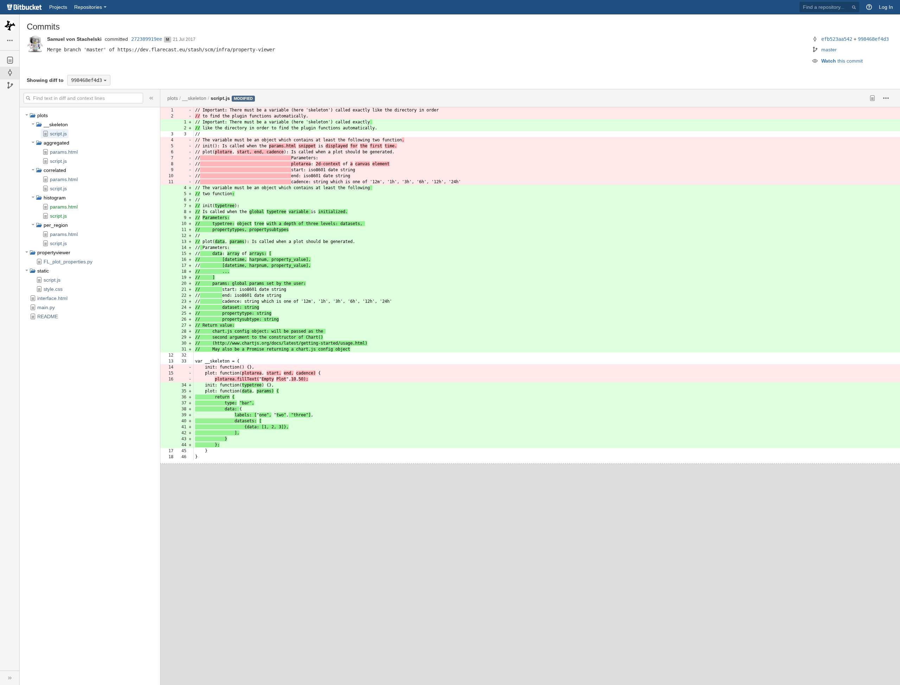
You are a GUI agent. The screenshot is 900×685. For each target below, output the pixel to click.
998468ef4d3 (873, 39)
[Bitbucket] (25, 7)
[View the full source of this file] (872, 98)
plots (42, 115)
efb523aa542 (836, 39)
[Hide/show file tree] (151, 98)
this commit (842, 61)
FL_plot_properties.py (68, 261)
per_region (56, 225)
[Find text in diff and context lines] (28, 98)
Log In (886, 7)
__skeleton (56, 124)
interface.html (52, 298)
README (47, 316)
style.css (53, 289)
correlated (55, 170)
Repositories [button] (88, 7)
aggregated (56, 143)
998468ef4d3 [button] (86, 80)
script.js (58, 133)
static (43, 271)
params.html (64, 152)
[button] (869, 7)
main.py (46, 307)
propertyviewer (53, 252)
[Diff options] (886, 98)
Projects (58, 7)
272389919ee (146, 39)
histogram (55, 197)
